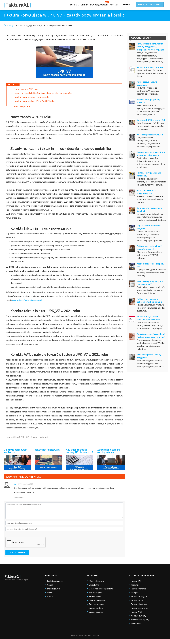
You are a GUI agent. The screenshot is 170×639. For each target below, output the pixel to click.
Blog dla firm (94, 585)
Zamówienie (136, 623)
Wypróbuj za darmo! (150, 4)
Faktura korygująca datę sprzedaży (149, 174)
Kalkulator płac (95, 592)
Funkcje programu (55, 581)
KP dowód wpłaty (138, 616)
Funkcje (74, 5)
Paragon (134, 592)
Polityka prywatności (91, 635)
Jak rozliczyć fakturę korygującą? (147, 83)
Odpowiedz (19, 497)
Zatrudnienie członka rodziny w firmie (108, 451)
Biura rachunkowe (96, 581)
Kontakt (115, 5)
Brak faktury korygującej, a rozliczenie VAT (150, 282)
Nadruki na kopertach (98, 600)
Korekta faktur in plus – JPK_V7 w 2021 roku (34, 101)
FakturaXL (12, 576)
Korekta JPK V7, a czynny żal (151, 120)
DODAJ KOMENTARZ (17, 552)
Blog (11, 25)
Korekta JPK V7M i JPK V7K (150, 67)
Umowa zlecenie (96, 612)
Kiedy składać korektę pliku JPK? (150, 265)
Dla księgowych (99, 5)
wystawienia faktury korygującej (27, 300)
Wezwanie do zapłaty (140, 619)
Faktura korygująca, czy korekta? (148, 101)
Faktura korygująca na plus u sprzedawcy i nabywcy (151, 153)
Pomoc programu (96, 604)
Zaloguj (127, 4)
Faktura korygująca (139, 596)
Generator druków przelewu (101, 589)
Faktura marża (137, 600)
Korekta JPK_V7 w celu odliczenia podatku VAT (148, 318)
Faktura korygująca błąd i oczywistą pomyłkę (149, 247)
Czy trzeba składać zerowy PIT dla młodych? (79, 451)
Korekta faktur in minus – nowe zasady (31, 97)
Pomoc (50, 592)
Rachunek (135, 585)
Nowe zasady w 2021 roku (26, 89)
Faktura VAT (136, 581)
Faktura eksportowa (139, 608)
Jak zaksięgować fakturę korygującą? (149, 356)
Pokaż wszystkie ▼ (22, 106)
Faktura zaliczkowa (139, 604)
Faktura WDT (136, 612)
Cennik (84, 5)
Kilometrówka (95, 596)
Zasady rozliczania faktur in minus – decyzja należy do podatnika (43, 93)
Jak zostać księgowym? (47, 449)
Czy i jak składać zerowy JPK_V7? (149, 227)
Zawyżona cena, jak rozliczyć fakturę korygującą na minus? (151, 335)
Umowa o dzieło (96, 608)
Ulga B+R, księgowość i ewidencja (16, 451)
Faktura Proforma (138, 589)
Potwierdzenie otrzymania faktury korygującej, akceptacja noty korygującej (150, 46)
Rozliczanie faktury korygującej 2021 (146, 191)
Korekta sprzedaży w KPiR (150, 134)
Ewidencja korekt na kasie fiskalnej (149, 209)
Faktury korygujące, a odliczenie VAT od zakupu (149, 300)
